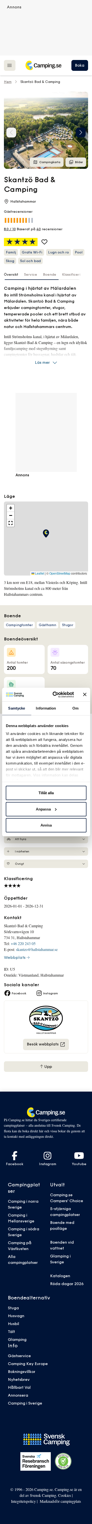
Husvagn (16, 1316)
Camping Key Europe (28, 1364)
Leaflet (39, 573)
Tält (11, 1331)
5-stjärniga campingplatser (65, 1211)
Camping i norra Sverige (23, 1204)
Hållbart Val (19, 1387)
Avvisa (46, 825)
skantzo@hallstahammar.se (37, 949)
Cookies (64, 1495)
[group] (46, 130)
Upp (47, 1066)
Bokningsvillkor (21, 1371)
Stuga (13, 1308)
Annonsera (18, 1395)
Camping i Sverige (25, 1403)
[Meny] (9, 65)
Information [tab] (46, 708)
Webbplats (15, 957)
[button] (81, 132)
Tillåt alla (46, 793)
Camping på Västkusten (19, 1246)
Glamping (17, 1339)
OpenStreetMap (59, 573)
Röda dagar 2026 (67, 1284)
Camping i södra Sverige (23, 1232)
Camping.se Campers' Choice (66, 1198)
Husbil (13, 1324)
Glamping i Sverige (60, 1259)
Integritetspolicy (23, 1501)
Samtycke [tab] (16, 708)
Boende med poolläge (62, 1225)
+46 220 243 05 (23, 943)
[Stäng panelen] (84, 694)
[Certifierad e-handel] (63, 1461)
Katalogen (60, 1276)
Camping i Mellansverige (21, 1218)
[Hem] (43, 65)
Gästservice (19, 1356)
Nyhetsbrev (19, 1379)
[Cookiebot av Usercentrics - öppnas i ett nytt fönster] (55, 694)
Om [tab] (75, 708)
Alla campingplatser (23, 1259)
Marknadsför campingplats (60, 1501)
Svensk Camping (43, 1495)
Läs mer (42, 362)
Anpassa (43, 809)
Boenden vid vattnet (62, 1245)
